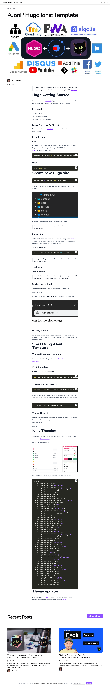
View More (95, 616)
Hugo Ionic (50, 129)
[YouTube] (71, 683)
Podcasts (16, 2)
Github (64, 599)
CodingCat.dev (7, 2)
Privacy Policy (49, 683)
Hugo (75, 90)
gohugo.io (48, 101)
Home (9, 8)
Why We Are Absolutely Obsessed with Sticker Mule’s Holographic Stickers (24, 656)
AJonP (46, 597)
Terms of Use (43, 683)
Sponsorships (60, 683)
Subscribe (89, 683)
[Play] (55, 48)
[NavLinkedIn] (69, 683)
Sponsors (55, 683)
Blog (20, 2)
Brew (72, 90)
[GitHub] (66, 683)
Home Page (73, 239)
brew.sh (34, 150)
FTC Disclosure (36, 683)
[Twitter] (64, 683)
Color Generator (45, 439)
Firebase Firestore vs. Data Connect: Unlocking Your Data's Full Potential (74, 656)
